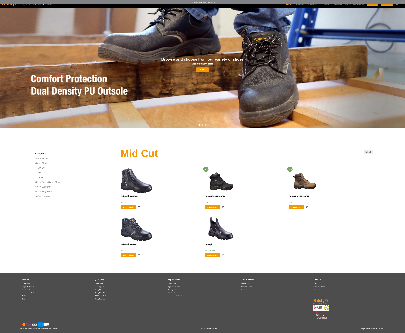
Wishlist (24, 296)
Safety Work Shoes (101, 293)
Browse (202, 70)
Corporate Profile (319, 287)
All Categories (41, 158)
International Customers (30, 293)
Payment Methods (174, 287)
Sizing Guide (172, 284)
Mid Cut (41, 172)
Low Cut (41, 168)
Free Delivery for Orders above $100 (203, 2)
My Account (26, 284)
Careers (316, 296)
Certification (317, 290)
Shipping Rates (173, 293)
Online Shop (99, 284)
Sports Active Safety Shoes (48, 182)
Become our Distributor (175, 296)
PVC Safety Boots (43, 191)
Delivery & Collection (174, 290)
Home (315, 284)
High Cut (41, 177)
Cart (23, 299)
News (315, 293)
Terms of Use (245, 284)
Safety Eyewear (42, 196)
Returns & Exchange (247, 287)
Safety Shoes (41, 163)
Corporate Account (28, 287)
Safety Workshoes (44, 187)
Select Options (128, 207)
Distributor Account (28, 290)
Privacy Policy (245, 290)
